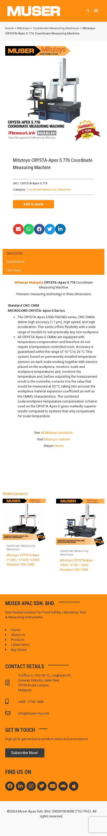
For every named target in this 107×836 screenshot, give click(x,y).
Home (9, 28)
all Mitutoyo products (57, 433)
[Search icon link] (88, 11)
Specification (15, 262)
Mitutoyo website (57, 439)
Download (13, 270)
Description (14, 253)
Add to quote (33, 204)
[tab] (53, 253)
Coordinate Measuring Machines (56, 28)
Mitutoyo (23, 28)
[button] (18, 229)
